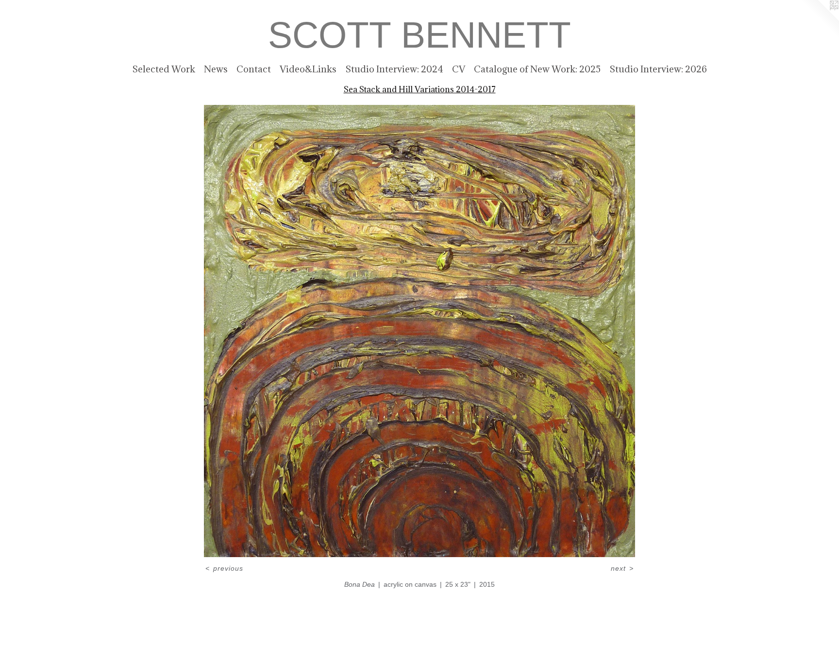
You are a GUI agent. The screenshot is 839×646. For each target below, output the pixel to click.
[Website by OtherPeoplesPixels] (819, 19)
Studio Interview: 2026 (658, 69)
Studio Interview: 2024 (394, 69)
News (216, 69)
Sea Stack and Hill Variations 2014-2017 (420, 89)
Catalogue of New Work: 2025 (537, 69)
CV (458, 69)
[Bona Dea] (419, 331)
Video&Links (308, 69)
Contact (253, 69)
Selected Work (163, 69)
